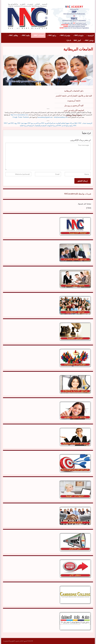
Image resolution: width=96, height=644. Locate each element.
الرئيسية (91, 35)
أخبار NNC (77, 40)
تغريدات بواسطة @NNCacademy (77, 194)
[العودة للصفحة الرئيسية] (48, 16)
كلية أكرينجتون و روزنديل (74, 105)
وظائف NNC (13, 35)
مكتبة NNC (26, 35)
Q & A (68, 40)
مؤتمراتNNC (65, 35)
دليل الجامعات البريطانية (74, 91)
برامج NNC (52, 35)
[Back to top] (5, 638)
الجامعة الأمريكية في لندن (74, 110)
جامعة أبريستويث (73, 101)
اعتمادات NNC (39, 35)
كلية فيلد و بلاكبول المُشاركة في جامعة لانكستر (74, 96)
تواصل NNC (89, 40)
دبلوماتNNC (79, 35)
